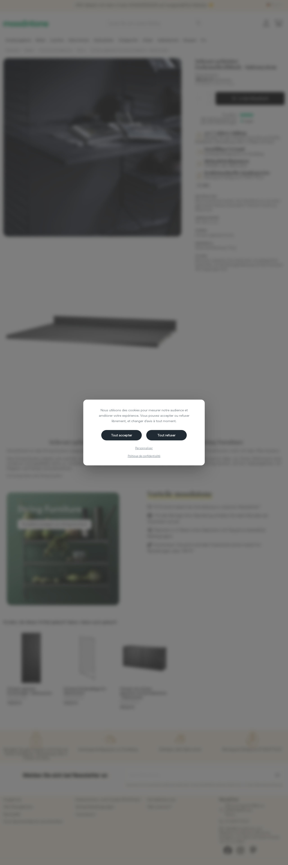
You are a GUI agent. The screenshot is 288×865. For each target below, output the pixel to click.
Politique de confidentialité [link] (144, 456)
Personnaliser (144, 448)
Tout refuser (167, 435)
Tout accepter (121, 435)
